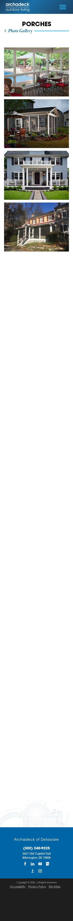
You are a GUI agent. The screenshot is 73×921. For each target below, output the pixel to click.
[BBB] (32, 871)
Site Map (54, 887)
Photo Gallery (19, 31)
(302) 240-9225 (36, 848)
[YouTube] (40, 863)
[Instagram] (40, 871)
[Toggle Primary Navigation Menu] (63, 7)
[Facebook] (25, 863)
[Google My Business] (47, 863)
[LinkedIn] (32, 863)
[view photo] (36, 71)
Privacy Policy (37, 887)
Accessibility (18, 887)
